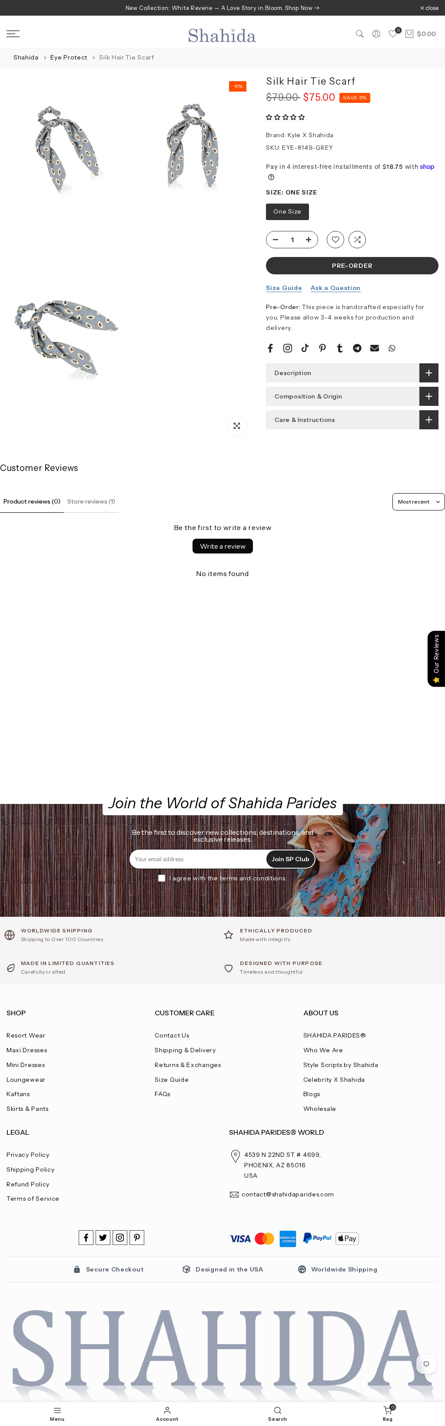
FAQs (162, 1094)
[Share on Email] (374, 348)
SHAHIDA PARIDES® (334, 1035)
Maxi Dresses (27, 1050)
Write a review (223, 546)
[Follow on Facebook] (86, 1237)
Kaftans (18, 1094)
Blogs (312, 1094)
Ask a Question (336, 288)
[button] (285, 117)
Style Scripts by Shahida (341, 1065)
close (17, 8)
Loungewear (26, 1079)
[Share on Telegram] (357, 348)
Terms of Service (33, 1198)
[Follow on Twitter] (103, 1237)
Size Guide (284, 288)
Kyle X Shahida (311, 135)
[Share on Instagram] (287, 348)
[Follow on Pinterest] (137, 1237)
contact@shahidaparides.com (288, 1194)
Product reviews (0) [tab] (31, 501)
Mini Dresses (26, 1065)
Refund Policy (28, 1184)
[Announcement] (222, 8)
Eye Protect (69, 57)
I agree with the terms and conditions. (228, 878)
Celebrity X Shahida (334, 1079)
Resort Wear (26, 1035)
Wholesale (319, 1109)
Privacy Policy (28, 1155)
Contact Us (172, 1035)
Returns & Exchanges (188, 1065)
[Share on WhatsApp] (392, 348)
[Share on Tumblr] (339, 348)
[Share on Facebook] (270, 348)
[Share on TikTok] (305, 348)
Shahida (26, 57)
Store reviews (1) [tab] (91, 501)
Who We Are (323, 1050)
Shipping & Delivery (185, 1050)
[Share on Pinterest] (322, 348)
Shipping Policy (31, 1169)
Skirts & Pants (28, 1109)
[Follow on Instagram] (120, 1237)
